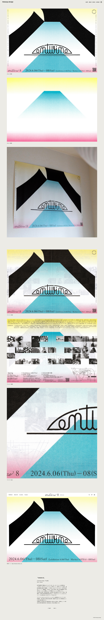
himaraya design (7, 2)
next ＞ (55, 608)
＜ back (49, 608)
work (87, 2)
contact (97, 2)
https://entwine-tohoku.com (17, 563)
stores (93, 2)
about (90, 2)
